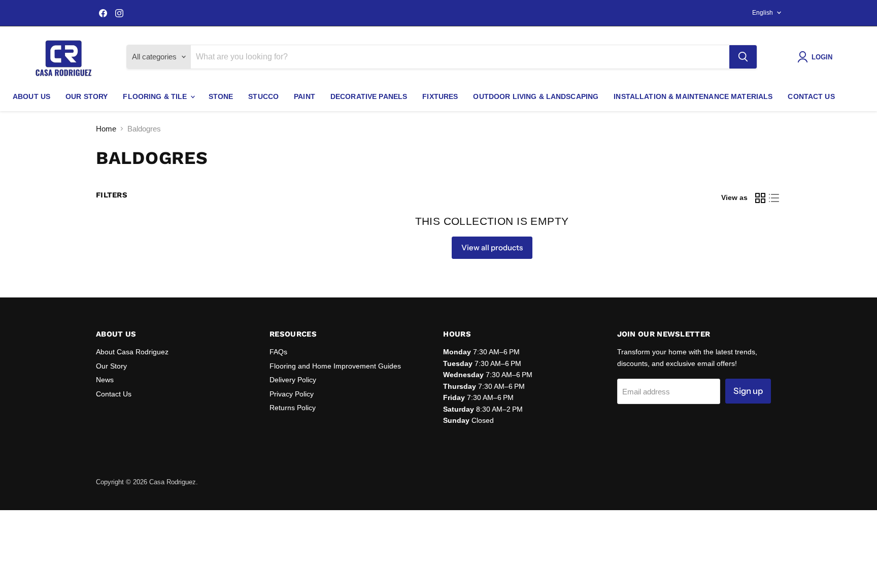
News (105, 380)
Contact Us (811, 96)
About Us (31, 96)
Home (106, 128)
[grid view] (760, 198)
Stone (221, 96)
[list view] (774, 198)
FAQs (278, 352)
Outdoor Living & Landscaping (535, 96)
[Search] (743, 57)
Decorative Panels (368, 96)
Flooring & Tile (156, 96)
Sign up (748, 391)
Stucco (263, 96)
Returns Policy (292, 408)
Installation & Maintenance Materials (693, 96)
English (762, 12)
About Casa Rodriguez (132, 352)
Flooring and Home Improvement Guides (335, 366)
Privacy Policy (291, 394)
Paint (304, 96)
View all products (492, 247)
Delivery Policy (292, 380)
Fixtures (440, 96)
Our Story (86, 96)
